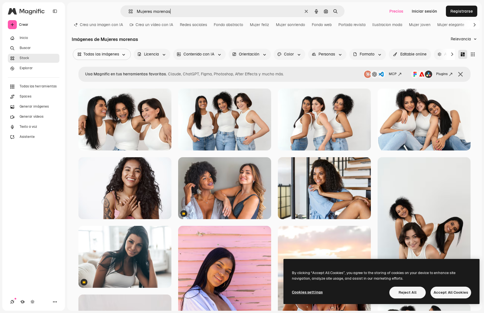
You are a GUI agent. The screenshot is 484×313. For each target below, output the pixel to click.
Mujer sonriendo (290, 24)
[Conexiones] (12, 301)
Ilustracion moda (387, 24)
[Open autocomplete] (128, 11)
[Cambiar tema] (32, 301)
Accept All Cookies (451, 292)
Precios (396, 11)
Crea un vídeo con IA (154, 24)
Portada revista (352, 24)
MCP (393, 74)
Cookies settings (307, 292)
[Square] (472, 54)
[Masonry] (462, 54)
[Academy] (22, 301)
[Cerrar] (460, 74)
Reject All (407, 292)
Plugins (442, 74)
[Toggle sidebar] (54, 11)
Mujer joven (420, 24)
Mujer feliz (259, 24)
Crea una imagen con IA (101, 24)
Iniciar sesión (424, 11)
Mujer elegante (450, 24)
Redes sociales (193, 24)
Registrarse (461, 11)
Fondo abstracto (228, 24)
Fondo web (322, 24)
